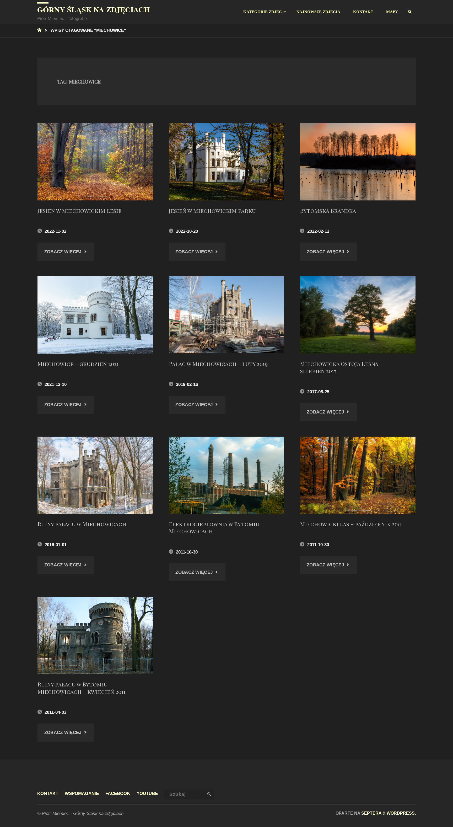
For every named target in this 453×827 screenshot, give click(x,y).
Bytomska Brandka (328, 210)
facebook (117, 793)
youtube (147, 793)
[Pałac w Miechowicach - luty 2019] (226, 314)
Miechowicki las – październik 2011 (351, 524)
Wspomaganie (82, 793)
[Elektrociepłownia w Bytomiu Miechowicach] (226, 475)
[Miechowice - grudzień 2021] (95, 315)
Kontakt (47, 793)
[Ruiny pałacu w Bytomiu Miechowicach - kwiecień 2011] (95, 635)
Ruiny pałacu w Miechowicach (81, 524)
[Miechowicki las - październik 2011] (358, 475)
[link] (410, 12)
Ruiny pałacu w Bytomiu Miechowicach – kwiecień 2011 (81, 687)
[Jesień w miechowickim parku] (226, 161)
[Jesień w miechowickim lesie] (95, 161)
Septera (370, 813)
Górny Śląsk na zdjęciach (93, 9)
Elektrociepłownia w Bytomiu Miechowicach (214, 527)
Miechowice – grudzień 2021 (78, 363)
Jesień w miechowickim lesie (79, 210)
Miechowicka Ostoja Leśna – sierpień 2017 (341, 367)
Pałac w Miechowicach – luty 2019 (218, 363)
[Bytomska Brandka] (358, 161)
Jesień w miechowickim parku (212, 210)
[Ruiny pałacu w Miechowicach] (95, 475)
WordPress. (401, 813)
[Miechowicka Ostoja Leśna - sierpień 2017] (358, 314)
